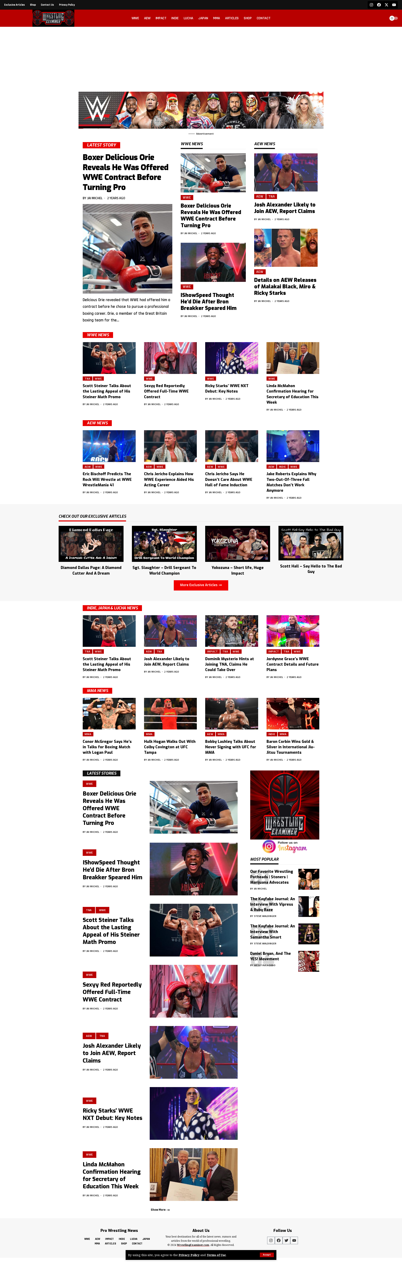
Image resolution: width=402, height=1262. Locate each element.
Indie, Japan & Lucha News (112, 608)
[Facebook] (379, 5)
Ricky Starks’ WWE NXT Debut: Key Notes (227, 388)
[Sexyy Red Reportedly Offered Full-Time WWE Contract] (170, 358)
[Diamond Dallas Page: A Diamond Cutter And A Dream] (91, 543)
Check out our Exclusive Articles (92, 517)
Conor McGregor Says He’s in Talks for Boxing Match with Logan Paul (107, 747)
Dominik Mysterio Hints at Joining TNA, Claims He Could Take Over (229, 664)
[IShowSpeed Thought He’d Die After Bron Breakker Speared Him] (213, 262)
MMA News (97, 690)
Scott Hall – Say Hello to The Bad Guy (311, 569)
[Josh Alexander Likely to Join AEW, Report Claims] (286, 172)
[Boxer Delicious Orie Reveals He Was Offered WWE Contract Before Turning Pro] (127, 249)
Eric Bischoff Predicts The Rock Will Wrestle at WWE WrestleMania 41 (107, 479)
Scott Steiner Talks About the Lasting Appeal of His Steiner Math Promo (107, 391)
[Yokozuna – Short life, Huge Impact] (237, 543)
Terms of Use (216, 1255)
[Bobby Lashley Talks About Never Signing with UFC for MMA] (231, 714)
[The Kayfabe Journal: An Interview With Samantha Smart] (308, 933)
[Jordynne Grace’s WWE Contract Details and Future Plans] (293, 631)
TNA (271, 196)
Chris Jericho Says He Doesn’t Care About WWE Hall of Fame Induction (228, 479)
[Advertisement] (201, 58)
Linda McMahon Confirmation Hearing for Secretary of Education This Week (112, 1175)
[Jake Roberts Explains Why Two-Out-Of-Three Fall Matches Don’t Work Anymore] (293, 446)
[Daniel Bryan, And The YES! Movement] (308, 961)
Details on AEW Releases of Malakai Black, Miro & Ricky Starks (285, 287)
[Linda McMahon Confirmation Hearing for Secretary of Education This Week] (293, 358)
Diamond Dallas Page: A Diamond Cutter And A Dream (91, 570)
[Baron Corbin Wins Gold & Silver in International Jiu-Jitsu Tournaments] (293, 714)
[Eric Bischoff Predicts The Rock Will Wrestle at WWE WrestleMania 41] (109, 446)
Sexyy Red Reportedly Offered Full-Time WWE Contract (166, 391)
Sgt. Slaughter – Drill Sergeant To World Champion (164, 570)
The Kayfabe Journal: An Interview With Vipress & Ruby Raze (272, 904)
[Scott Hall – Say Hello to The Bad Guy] (310, 542)
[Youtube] (394, 5)
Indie (282, 467)
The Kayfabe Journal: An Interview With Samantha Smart (272, 932)
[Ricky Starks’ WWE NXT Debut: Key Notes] (231, 358)
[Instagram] (371, 5)
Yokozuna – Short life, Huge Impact (238, 570)
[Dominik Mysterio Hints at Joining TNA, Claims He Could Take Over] (231, 631)
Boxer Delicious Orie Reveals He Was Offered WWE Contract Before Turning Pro (125, 172)
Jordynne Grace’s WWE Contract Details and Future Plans (293, 664)
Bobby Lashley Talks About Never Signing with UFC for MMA (230, 747)
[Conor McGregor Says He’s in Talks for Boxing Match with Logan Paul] (109, 714)
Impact (212, 651)
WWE (187, 197)
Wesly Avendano (264, 965)
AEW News (97, 423)
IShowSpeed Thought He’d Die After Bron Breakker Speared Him (209, 302)
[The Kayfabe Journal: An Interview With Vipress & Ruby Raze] (308, 906)
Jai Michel (95, 198)
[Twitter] (286, 1240)
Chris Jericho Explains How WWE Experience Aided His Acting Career (169, 479)
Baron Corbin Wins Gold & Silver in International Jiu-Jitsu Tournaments (291, 747)
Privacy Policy (189, 1255)
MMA (88, 734)
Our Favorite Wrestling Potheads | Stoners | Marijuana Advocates (271, 877)
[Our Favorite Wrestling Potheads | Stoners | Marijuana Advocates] (308, 879)
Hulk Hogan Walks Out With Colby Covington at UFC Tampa (170, 747)
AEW (259, 196)
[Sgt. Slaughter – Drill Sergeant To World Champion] (164, 543)
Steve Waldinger (265, 916)
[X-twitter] (386, 5)
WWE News (98, 335)
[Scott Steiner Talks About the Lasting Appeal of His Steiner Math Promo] (109, 358)
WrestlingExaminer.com (193, 1245)
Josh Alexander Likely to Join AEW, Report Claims (285, 208)
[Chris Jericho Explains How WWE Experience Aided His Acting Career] (170, 446)
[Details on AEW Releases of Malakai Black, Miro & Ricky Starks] (286, 248)
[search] (382, 18)
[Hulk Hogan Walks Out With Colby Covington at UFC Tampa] (170, 714)
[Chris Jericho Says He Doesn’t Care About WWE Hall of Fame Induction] (231, 446)
